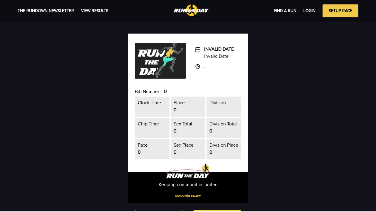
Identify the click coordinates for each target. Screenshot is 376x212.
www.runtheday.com (188, 196)
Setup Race (340, 11)
